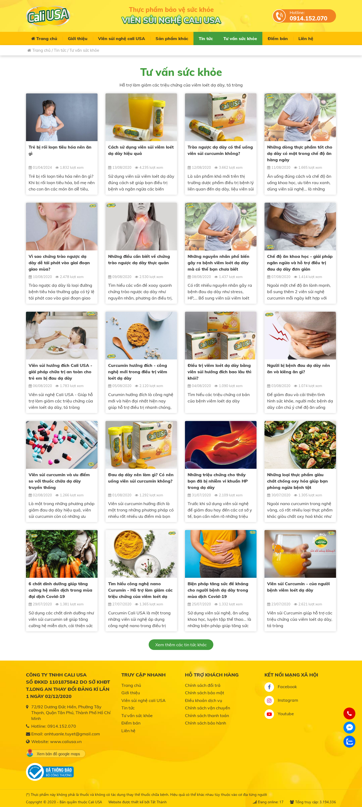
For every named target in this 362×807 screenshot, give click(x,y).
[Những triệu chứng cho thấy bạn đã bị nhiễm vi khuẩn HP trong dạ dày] (221, 445)
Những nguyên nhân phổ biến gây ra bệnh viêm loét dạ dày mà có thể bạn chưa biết (218, 263)
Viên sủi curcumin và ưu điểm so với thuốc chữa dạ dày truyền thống (59, 481)
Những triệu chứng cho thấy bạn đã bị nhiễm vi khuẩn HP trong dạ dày (218, 481)
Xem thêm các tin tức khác (181, 644)
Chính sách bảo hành (205, 723)
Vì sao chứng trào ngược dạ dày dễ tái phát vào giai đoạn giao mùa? (59, 263)
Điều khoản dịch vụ (203, 700)
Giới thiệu (77, 38)
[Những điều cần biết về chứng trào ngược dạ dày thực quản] (141, 226)
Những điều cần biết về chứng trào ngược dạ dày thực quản (139, 259)
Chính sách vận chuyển (207, 707)
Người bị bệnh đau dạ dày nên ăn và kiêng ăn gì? (298, 368)
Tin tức (206, 38)
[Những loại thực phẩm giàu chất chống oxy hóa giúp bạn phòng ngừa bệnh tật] (300, 445)
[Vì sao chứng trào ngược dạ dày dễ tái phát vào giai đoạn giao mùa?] (62, 226)
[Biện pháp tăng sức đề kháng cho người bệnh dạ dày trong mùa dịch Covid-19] (221, 554)
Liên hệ (305, 38)
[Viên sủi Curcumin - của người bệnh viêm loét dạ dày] (300, 554)
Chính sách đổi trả (202, 685)
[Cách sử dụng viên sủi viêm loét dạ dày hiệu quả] (141, 117)
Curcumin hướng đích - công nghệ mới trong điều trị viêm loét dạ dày (137, 372)
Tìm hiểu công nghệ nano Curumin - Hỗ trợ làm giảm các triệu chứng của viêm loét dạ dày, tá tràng (140, 590)
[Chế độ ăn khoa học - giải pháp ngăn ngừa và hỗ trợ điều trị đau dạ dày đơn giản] (300, 226)
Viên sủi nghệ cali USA (121, 38)
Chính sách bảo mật (204, 692)
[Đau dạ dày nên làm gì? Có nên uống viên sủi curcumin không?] (141, 445)
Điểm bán (278, 38)
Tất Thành (159, 801)
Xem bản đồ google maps (58, 754)
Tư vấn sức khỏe (240, 38)
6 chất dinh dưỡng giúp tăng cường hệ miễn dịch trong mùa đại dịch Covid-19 (60, 590)
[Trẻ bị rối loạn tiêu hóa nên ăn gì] (62, 117)
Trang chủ (46, 38)
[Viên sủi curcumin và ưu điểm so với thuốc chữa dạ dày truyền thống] (62, 445)
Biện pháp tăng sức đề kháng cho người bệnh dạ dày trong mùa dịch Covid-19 (218, 590)
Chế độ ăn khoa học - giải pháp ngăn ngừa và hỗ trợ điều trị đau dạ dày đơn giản (300, 263)
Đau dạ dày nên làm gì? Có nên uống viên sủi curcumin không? (141, 478)
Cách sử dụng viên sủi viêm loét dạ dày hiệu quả (141, 150)
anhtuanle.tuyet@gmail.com (72, 733)
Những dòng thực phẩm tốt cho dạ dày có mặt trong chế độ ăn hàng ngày (299, 153)
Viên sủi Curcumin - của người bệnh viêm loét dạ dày (298, 587)
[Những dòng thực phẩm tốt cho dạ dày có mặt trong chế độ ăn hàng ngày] (300, 117)
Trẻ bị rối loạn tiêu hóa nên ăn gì (60, 150)
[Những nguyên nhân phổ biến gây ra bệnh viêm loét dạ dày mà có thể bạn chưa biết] (221, 226)
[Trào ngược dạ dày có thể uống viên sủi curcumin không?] (221, 117)
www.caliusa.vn (66, 741)
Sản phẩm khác (172, 38)
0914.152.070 (308, 18)
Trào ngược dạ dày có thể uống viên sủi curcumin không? (220, 150)
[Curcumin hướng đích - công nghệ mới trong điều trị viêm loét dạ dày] (141, 335)
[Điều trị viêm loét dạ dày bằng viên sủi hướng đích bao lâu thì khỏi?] (221, 335)
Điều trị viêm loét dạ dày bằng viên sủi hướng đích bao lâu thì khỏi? (219, 372)
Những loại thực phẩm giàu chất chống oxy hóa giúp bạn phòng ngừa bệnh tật (297, 481)
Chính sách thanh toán (207, 715)
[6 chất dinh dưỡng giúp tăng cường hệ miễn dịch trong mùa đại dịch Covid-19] (62, 554)
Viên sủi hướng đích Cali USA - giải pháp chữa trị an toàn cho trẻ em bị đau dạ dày (60, 372)
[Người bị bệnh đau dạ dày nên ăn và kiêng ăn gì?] (300, 335)
